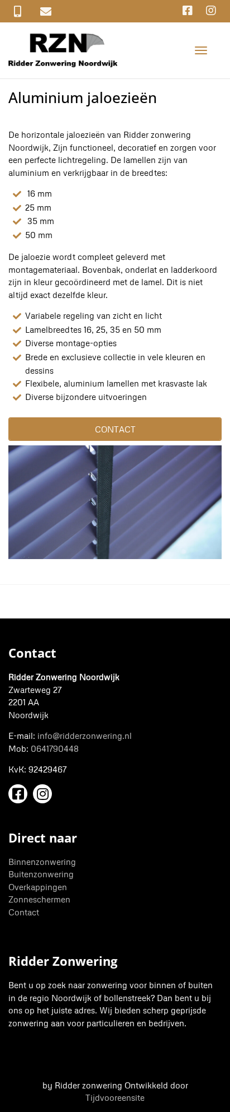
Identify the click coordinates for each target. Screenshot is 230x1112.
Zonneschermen (39, 899)
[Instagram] (211, 10)
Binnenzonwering (42, 862)
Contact (23, 912)
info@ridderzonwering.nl (84, 736)
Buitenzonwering (41, 874)
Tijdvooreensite (115, 1097)
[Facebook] (187, 10)
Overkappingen (37, 887)
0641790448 (55, 748)
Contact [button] (115, 429)
